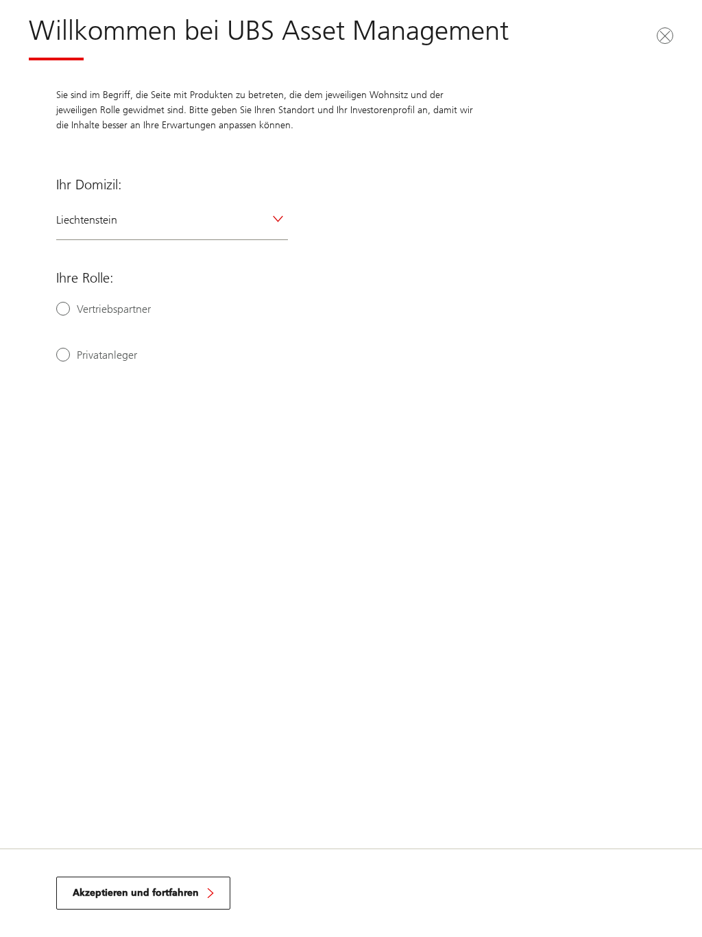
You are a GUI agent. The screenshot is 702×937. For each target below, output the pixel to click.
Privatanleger (107, 354)
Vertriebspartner (114, 309)
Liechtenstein (86, 219)
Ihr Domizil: (89, 184)
